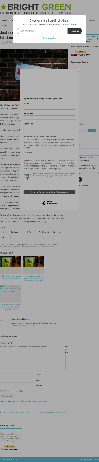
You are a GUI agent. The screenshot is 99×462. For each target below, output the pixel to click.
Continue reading (49, 38)
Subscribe (75, 31)
